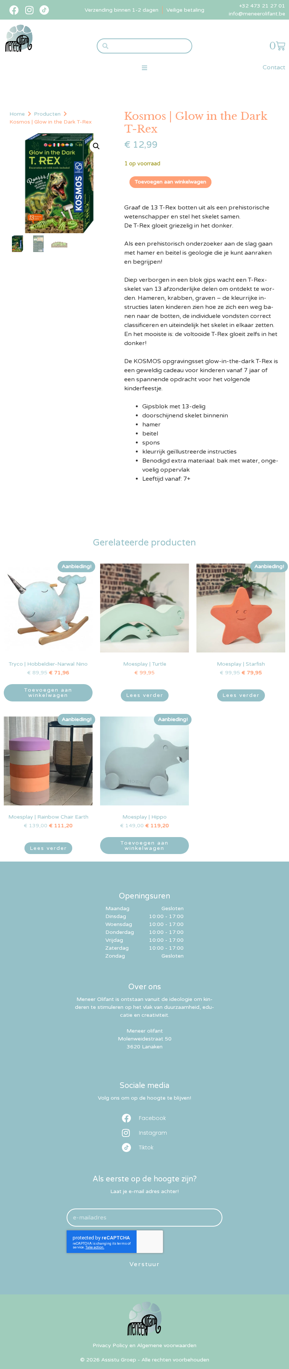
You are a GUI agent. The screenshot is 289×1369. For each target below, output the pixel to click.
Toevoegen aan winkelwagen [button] (48, 692)
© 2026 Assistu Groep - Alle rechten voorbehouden (144, 1360)
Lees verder (144, 695)
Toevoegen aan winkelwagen (170, 182)
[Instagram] (29, 10)
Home (17, 114)
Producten (47, 114)
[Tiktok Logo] (44, 10)
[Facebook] (14, 10)
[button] (144, 67)
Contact (274, 67)
